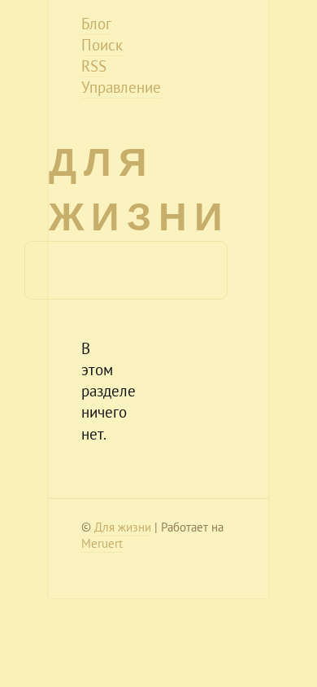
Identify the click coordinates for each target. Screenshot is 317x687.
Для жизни (122, 527)
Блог (96, 23)
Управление (121, 87)
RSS (93, 66)
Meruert (102, 543)
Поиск (102, 45)
